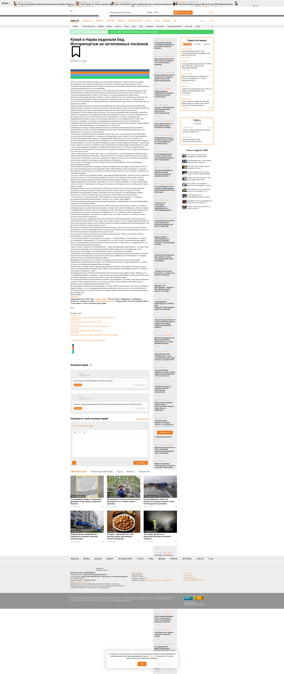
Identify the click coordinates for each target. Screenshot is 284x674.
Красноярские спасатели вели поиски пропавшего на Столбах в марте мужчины (164, 61)
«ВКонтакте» (158, 580)
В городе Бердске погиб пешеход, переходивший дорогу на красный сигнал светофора (165, 189)
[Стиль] (85, 432)
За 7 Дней (197, 44)
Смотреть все (78, 471)
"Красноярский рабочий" (104, 301)
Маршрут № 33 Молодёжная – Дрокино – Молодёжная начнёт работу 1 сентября (165, 288)
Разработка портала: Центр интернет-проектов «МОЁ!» (194, 603)
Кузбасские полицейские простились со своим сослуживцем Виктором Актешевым (164, 257)
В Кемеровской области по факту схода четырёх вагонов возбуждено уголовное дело (164, 140)
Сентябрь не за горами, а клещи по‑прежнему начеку (164, 634)
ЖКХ (141, 26)
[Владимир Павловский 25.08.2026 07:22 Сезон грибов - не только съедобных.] (245, 2)
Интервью (160, 26)
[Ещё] (212, 26)
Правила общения (143, 419)
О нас (211, 559)
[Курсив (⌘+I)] (80, 432)
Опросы (173, 559)
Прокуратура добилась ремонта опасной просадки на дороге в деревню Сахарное (164, 173)
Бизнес (121, 20)
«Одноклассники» (168, 580)
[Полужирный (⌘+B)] (75, 432)
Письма (166, 20)
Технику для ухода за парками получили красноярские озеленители (163, 389)
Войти (91, 426)
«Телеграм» (149, 580)
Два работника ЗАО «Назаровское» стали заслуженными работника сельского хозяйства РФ (165, 356)
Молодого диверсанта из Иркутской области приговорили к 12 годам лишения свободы (164, 340)
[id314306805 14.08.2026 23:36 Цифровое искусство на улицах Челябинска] (276, 2)
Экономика (166, 299)
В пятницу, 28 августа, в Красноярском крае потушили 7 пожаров (164, 125)
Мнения (110, 20)
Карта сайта (188, 573)
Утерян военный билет (163, 437)
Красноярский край (174, 26)
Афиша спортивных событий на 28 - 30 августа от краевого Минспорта (165, 465)
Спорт (165, 268)
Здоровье (149, 26)
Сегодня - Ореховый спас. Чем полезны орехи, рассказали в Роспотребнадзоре (165, 110)
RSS (147, 578)
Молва (99, 20)
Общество (167, 168)
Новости (87, 20)
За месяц (207, 44)
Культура (188, 26)
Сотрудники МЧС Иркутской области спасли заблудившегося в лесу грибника (165, 649)
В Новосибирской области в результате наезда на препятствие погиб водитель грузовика (165, 77)
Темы (157, 20)
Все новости (165, 433)
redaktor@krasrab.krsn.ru (82, 582)
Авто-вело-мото (89, 26)
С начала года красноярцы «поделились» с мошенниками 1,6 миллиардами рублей (163, 206)
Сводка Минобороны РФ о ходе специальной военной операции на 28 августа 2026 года (165, 223)
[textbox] (110, 445)
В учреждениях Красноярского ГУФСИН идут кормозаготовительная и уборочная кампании (165, 305)
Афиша (101, 26)
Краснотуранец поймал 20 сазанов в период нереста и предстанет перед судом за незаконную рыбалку (165, 323)
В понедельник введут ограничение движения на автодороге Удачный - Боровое (165, 45)
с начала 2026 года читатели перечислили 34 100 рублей (115, 32)
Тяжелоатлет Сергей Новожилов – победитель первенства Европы (165, 273)
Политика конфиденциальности (194, 580)
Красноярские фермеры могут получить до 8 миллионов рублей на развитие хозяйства (164, 619)
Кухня (197, 26)
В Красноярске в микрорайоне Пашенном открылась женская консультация (164, 94)
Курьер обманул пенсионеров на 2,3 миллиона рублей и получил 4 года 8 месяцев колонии (165, 240)
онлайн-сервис (101, 299)
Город (126, 26)
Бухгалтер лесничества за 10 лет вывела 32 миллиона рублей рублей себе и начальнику (165, 450)
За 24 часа (187, 44)
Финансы (167, 151)
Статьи (148, 20)
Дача (134, 26)
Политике (152, 656)
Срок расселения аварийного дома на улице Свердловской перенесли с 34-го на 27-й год (165, 373)
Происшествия (135, 20)
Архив (201, 20)
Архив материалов (137, 573)
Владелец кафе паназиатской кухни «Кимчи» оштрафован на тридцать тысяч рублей (164, 423)
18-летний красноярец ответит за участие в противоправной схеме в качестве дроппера (164, 157)
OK (142, 664)
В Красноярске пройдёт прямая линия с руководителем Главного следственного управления (164, 406)
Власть (118, 26)
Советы (199, 559)
